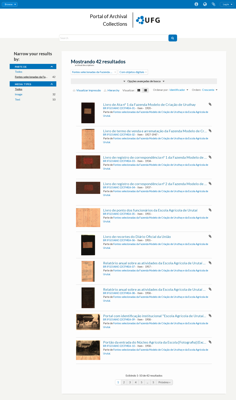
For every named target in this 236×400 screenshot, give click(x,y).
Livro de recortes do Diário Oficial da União (137, 236)
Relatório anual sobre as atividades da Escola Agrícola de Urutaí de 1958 (159, 289)
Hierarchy (113, 90)
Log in (226, 4)
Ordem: (196, 89)
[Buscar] (172, 38)
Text (17, 99)
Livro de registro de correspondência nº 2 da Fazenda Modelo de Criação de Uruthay (168, 184)
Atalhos (196, 4)
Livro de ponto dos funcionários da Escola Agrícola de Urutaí (150, 210)
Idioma (205, 4)
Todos (18, 71)
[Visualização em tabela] (145, 90)
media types (23, 84)
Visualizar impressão (88, 90)
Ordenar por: (160, 89)
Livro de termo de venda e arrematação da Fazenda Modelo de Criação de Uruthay (166, 131)
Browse (8, 4)
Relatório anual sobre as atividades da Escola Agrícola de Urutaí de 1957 (159, 263)
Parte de (21, 66)
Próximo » (164, 382)
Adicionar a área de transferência (210, 104)
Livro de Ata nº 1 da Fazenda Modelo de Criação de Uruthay (149, 104)
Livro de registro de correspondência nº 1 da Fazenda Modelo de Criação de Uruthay (168, 157)
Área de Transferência (213, 4)
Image (18, 94)
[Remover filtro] (115, 72)
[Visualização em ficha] (138, 90)
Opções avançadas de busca (144, 81)
